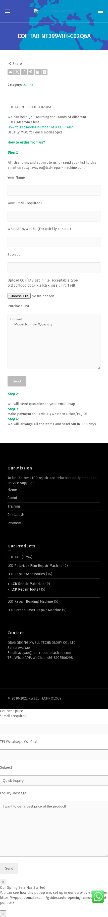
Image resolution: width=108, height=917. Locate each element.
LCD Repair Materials (27, 584)
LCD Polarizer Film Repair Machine (35, 566)
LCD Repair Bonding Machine (30, 601)
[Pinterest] (31, 72)
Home (12, 489)
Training (14, 506)
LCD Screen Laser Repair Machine (34, 610)
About (12, 498)
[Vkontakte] (44, 72)
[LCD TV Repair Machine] (54, 11)
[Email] (11, 72)
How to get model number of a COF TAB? (40, 127)
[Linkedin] (38, 72)
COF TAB (27, 85)
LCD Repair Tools (24, 589)
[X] (17, 72)
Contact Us (16, 515)
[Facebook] (24, 72)
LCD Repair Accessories (26, 574)
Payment (14, 523)
